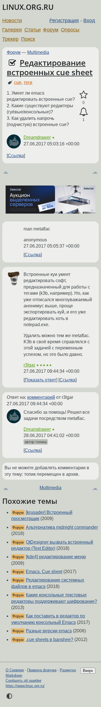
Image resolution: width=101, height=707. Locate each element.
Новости (12, 20)
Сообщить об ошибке (23, 680)
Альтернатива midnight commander (62, 527)
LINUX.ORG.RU (28, 7)
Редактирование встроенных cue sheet (50, 67)
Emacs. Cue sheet (44, 571)
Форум (50, 30)
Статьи (32, 30)
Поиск (28, 39)
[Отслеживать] (83, 112)
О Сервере (15, 670)
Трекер (10, 39)
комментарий (41, 397)
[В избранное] (83, 95)
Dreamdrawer (37, 137)
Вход (89, 20)
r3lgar (29, 365)
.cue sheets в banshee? (49, 639)
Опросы (70, 30)
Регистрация (64, 20)
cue (17, 82)
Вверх (88, 671)
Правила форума (41, 670)
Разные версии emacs (49, 630)
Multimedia (38, 52)
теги (28, 82)
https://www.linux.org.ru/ (25, 686)
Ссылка (16, 155)
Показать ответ (40, 379)
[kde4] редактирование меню (56, 556)
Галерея (12, 30)
